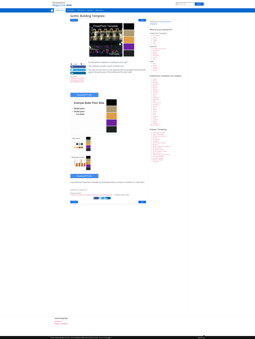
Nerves (154, 59)
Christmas (155, 92)
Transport (155, 116)
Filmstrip (155, 144)
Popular (155, 39)
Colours (155, 44)
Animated (155, 82)
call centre (58, 321)
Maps (154, 96)
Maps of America (157, 153)
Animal (154, 81)
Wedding (155, 53)
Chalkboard (156, 161)
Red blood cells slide (158, 149)
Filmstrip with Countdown (159, 136)
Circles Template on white (160, 151)
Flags (154, 101)
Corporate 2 (156, 141)
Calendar (155, 89)
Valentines (155, 120)
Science (155, 111)
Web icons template (158, 160)
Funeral (155, 57)
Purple (82, 82)
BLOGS (90, 10)
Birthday (155, 67)
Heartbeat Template (158, 158)
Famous (155, 52)
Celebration (156, 91)
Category (155, 40)
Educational (156, 97)
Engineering (156, 99)
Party (154, 63)
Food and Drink (157, 103)
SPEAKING (71, 10)
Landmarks (80, 80)
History (154, 65)
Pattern (155, 109)
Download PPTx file (84, 95)
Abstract (155, 79)
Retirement (156, 55)
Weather (155, 121)
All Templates (156, 35)
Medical (155, 106)
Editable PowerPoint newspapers (161, 146)
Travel (154, 118)
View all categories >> (155, 125)
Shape (154, 113)
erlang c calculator (61, 324)
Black (72, 82)
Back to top (201, 337)
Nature (154, 108)
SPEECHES (100, 10)
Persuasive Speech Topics (160, 48)
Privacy (96, 337)
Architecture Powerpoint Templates (81, 195)
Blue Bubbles (156, 139)
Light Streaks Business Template (161, 154)
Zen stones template (158, 156)
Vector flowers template (159, 143)
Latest (154, 37)
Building (76, 82)
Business (155, 70)
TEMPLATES (60, 10)
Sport (154, 114)
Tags (154, 42)
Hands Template (157, 148)
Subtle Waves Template (159, 132)
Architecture (156, 84)
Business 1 (155, 137)
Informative (156, 50)
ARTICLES (81, 10)
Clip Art (155, 94)
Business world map (158, 134)
